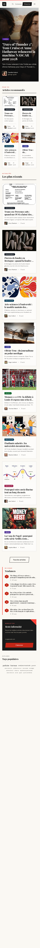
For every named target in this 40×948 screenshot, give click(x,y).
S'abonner (19, 645)
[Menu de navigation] (34, 4)
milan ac (16, 670)
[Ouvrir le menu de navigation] (12, 4)
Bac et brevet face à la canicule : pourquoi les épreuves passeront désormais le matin (21, 593)
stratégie (31, 668)
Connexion (18, 4)
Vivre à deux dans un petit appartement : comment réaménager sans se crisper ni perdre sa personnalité (22, 602)
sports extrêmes (27, 672)
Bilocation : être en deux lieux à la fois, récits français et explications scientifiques (22, 610)
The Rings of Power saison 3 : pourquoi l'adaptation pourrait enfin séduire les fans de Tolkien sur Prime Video (23, 576)
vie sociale (25, 668)
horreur (14, 665)
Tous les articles (19, 560)
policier (6, 665)
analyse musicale (24, 665)
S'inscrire (27, 4)
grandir (34, 665)
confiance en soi (17, 668)
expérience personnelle (26, 670)
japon (20, 672)
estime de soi (9, 670)
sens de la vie (8, 668)
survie (16, 672)
